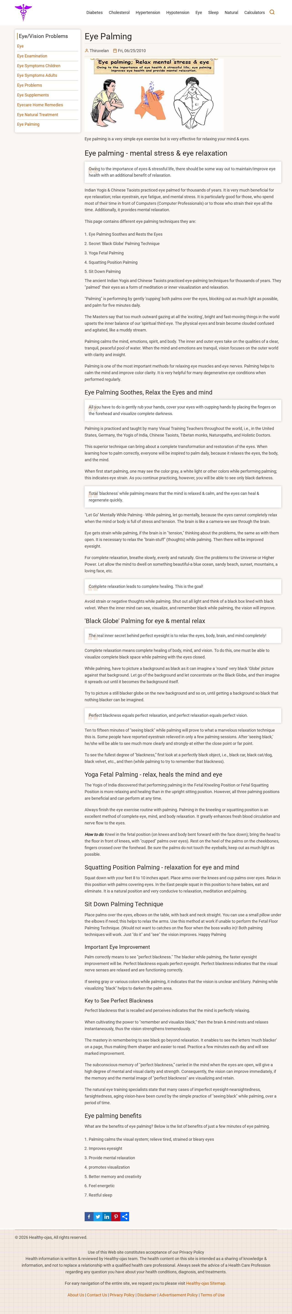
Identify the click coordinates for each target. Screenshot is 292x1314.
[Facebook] (89, 1216)
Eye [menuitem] (199, 12)
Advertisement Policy (178, 1295)
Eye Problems (29, 85)
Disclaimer (146, 1295)
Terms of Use (213, 1295)
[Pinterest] (115, 1216)
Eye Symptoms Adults (37, 75)
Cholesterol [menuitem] (119, 12)
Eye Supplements (33, 95)
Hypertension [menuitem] (148, 12)
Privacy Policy (122, 1295)
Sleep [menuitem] (213, 12)
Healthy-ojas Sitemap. (206, 1283)
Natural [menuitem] (231, 12)
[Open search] (272, 12)
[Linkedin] (106, 1216)
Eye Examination (32, 55)
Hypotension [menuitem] (177, 12)
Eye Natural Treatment (37, 114)
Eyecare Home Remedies (40, 104)
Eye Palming (28, 124)
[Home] (23, 12)
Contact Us (97, 1295)
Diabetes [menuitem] (94, 12)
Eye (20, 46)
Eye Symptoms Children (38, 65)
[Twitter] (98, 1216)
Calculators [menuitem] (254, 12)
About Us (76, 1295)
